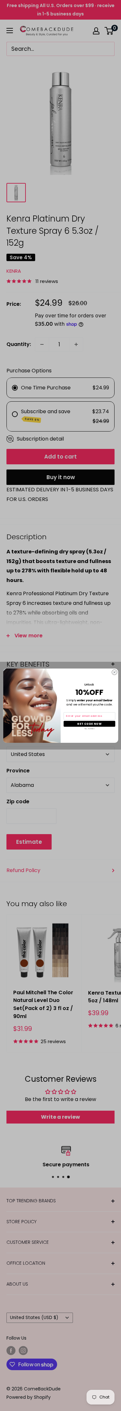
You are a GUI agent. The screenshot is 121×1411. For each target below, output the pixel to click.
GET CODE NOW (89, 723)
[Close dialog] (114, 672)
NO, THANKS (89, 728)
